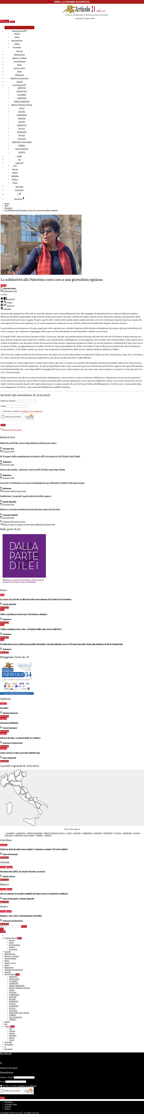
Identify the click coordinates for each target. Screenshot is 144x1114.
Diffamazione (19, 55)
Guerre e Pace (19, 68)
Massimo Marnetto (10, 713)
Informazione (16, 40)
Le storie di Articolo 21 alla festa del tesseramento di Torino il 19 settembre (35, 599)
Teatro (15, 183)
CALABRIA (21, 95)
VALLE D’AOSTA (21, 149)
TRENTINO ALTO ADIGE (22, 142)
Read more (4, 608)
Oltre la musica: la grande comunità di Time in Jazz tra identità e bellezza (34, 894)
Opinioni (3, 704)
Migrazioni (19, 75)
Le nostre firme (10, 1104)
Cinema (15, 169)
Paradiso (4, 708)
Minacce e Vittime (19, 58)
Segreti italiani (19, 61)
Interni (17, 34)
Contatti (7, 1106)
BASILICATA (22, 91)
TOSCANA (22, 139)
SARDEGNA (21, 132)
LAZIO (21, 108)
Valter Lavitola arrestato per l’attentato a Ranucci (23, 614)
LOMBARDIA (21, 115)
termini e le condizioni (31, 411)
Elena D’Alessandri (10, 854)
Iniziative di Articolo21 (19, 78)
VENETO (21, 152)
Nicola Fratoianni (10, 728)
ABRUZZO (22, 88)
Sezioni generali (18, 31)
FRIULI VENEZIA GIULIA (21, 105)
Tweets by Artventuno (9, 1068)
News (2, 595)
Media (19, 156)
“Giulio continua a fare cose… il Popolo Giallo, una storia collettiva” (31, 629)
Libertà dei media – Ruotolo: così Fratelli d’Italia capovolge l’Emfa (32, 469)
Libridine (15, 176)
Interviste (19, 187)
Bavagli (19, 51)
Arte (15, 166)
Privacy (7, 1109)
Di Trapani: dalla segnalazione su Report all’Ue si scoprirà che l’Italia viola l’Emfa (40, 456)
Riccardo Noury (9, 288)
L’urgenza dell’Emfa (9, 723)
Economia (17, 47)
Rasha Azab (16, 430)
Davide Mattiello (9, 502)
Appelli (19, 82)
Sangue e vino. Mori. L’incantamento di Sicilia (21, 916)
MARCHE (21, 118)
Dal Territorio (18, 85)
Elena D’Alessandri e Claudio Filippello (18, 899)
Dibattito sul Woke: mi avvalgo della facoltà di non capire (28, 443)
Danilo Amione (9, 876)
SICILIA (21, 135)
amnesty (7, 430)
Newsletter (19, 190)
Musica (15, 179)
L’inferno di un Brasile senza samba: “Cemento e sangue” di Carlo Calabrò (34, 849)
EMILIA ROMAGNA (21, 101)
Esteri (17, 37)
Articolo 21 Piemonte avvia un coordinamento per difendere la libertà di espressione (42, 483)
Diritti (19, 71)
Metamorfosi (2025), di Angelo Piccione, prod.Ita (22, 871)
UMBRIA (21, 145)
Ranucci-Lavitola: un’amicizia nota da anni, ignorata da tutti (30, 509)
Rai (19, 160)
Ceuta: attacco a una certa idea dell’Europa (20, 753)
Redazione (7, 462)
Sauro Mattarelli (9, 758)
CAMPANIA (21, 98)
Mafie (19, 65)
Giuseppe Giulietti (10, 515)
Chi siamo (8, 1102)
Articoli (4, 285)
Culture (17, 44)
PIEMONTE (21, 125)
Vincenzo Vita (8, 449)
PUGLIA (21, 128)
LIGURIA (21, 112)
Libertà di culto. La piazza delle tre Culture (20, 738)
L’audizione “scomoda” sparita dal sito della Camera (25, 496)
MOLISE (21, 122)
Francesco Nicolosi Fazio (12, 743)
